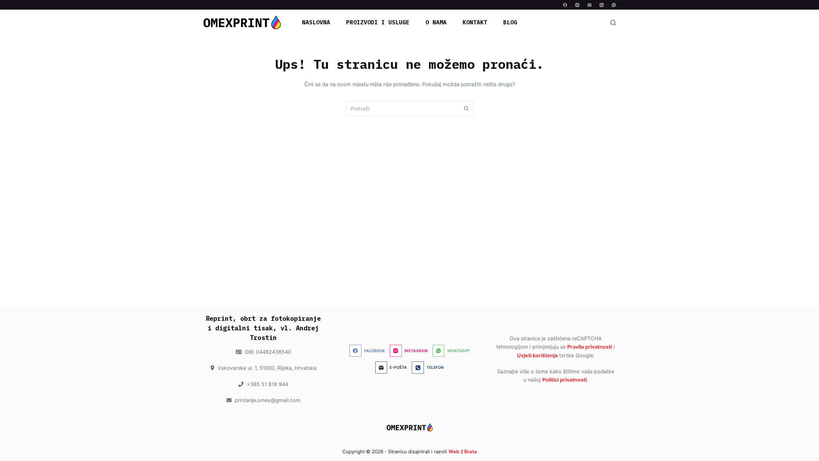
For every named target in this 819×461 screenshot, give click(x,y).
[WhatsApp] (614, 5)
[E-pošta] (589, 5)
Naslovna (316, 22)
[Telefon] (602, 5)
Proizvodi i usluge (378, 22)
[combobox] (402, 108)
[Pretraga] (613, 22)
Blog (510, 22)
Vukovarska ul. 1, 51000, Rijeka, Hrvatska (266, 368)
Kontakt (475, 22)
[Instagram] (577, 5)
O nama (436, 22)
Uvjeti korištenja (537, 355)
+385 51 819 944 (266, 384)
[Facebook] (565, 5)
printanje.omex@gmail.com (266, 400)
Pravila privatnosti (589, 347)
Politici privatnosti (564, 379)
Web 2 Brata (463, 452)
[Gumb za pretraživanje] (466, 108)
